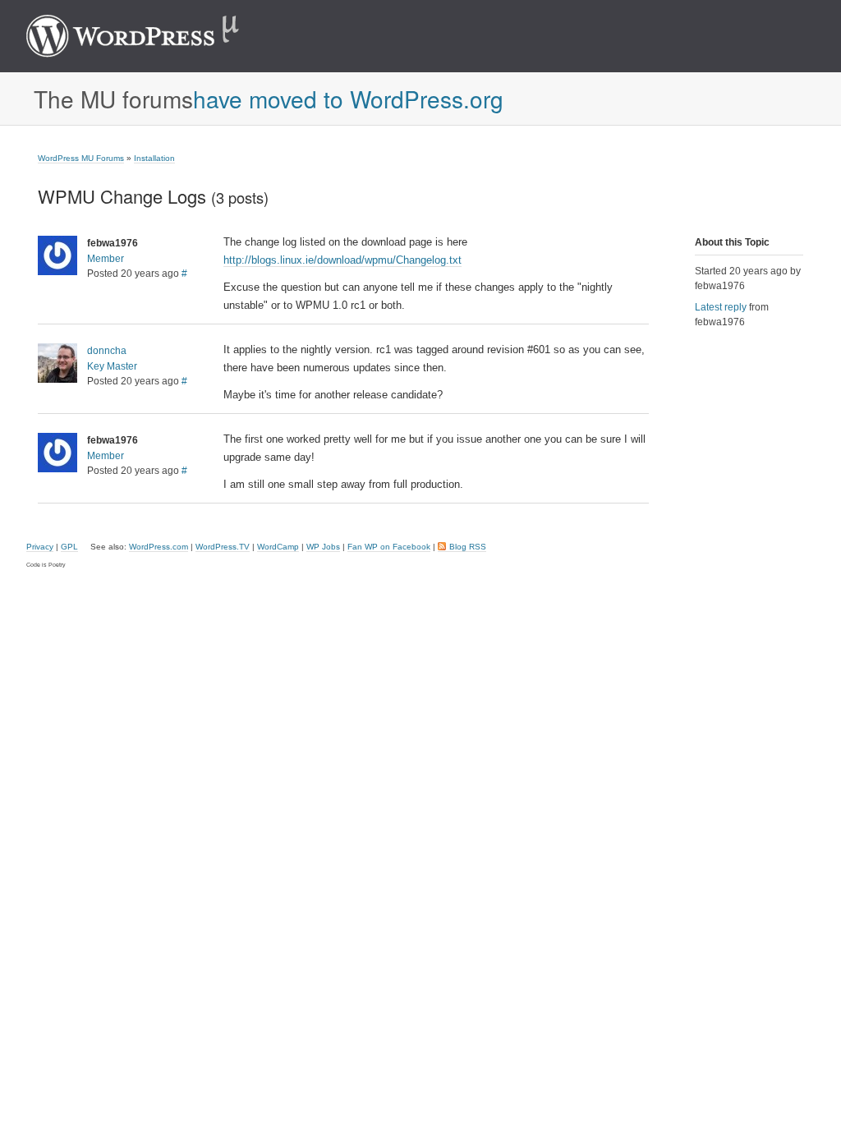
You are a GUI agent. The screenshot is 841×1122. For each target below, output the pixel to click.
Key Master (112, 366)
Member (105, 258)
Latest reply (721, 307)
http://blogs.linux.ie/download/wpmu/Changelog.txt (342, 260)
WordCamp (278, 546)
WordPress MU (149, 36)
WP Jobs (323, 546)
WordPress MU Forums (81, 158)
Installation (154, 158)
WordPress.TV (222, 546)
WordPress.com (158, 546)
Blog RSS (467, 546)
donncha (106, 350)
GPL (69, 546)
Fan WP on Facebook (388, 546)
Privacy (39, 546)
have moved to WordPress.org (348, 98)
